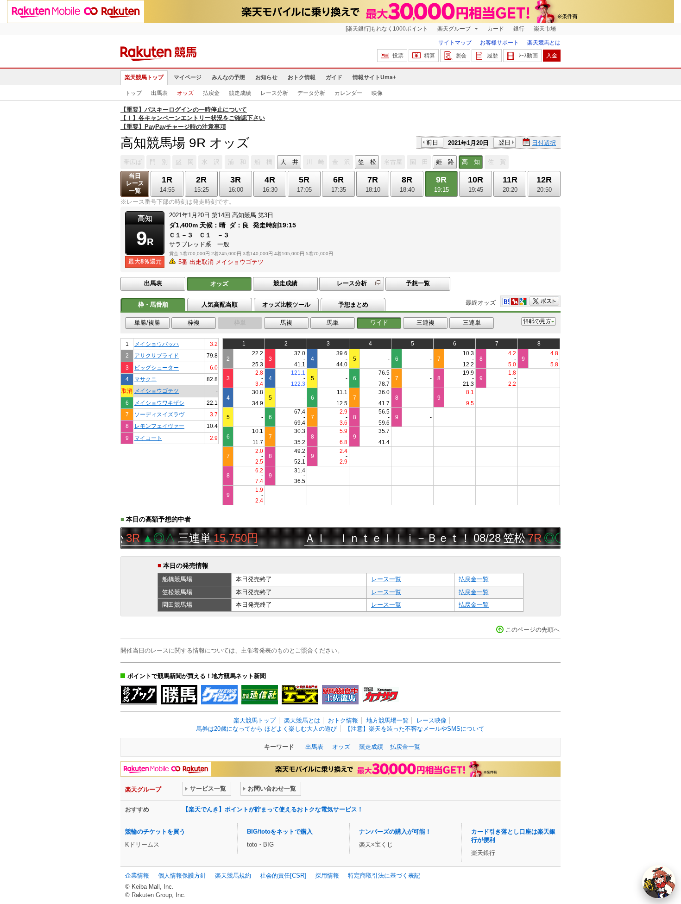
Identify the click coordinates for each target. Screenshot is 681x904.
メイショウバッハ (156, 344)
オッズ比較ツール (286, 304)
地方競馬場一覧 (387, 720)
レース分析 (274, 93)
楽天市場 (545, 28)
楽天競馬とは (544, 42)
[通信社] (259, 694)
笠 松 (367, 161)
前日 (432, 142)
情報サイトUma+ (374, 77)
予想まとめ (353, 304)
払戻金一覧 (474, 579)
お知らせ (266, 77)
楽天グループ (454, 28)
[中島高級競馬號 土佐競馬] (340, 694)
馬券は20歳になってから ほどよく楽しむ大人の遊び (266, 728)
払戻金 (211, 93)
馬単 (333, 322)
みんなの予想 (228, 77)
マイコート (148, 438)
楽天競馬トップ (144, 77)
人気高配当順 (220, 304)
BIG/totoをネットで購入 (280, 831)
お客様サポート (499, 42)
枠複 (194, 322)
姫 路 (445, 161)
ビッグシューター (156, 367)
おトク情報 (301, 77)
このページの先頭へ (532, 629)
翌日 (504, 142)
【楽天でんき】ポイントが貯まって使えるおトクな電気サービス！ (273, 809)
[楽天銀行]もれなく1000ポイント (387, 28)
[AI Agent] (658, 881)
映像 (377, 93)
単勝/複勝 (147, 322)
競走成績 (240, 93)
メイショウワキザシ (159, 403)
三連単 (472, 322)
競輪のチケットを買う (155, 831)
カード (495, 28)
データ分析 (311, 93)
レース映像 (431, 720)
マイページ (188, 77)
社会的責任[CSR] (283, 875)
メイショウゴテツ (156, 391)
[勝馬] (179, 694)
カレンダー (348, 93)
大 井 (289, 161)
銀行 (518, 28)
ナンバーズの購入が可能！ (395, 831)
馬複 (286, 322)
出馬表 (159, 93)
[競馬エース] (300, 694)
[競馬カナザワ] (380, 694)
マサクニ (145, 379)
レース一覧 (386, 579)
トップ (133, 93)
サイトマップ (455, 42)
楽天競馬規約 (233, 875)
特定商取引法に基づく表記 (384, 875)
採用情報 (327, 875)
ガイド (334, 77)
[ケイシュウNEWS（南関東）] (219, 694)
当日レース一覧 (135, 183)
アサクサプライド (156, 355)
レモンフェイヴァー (159, 426)
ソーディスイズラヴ (159, 414)
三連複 (425, 322)
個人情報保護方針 (182, 875)
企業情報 (137, 875)
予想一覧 (418, 283)
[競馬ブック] (138, 694)
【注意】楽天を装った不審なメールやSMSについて (415, 728)
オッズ (185, 93)
